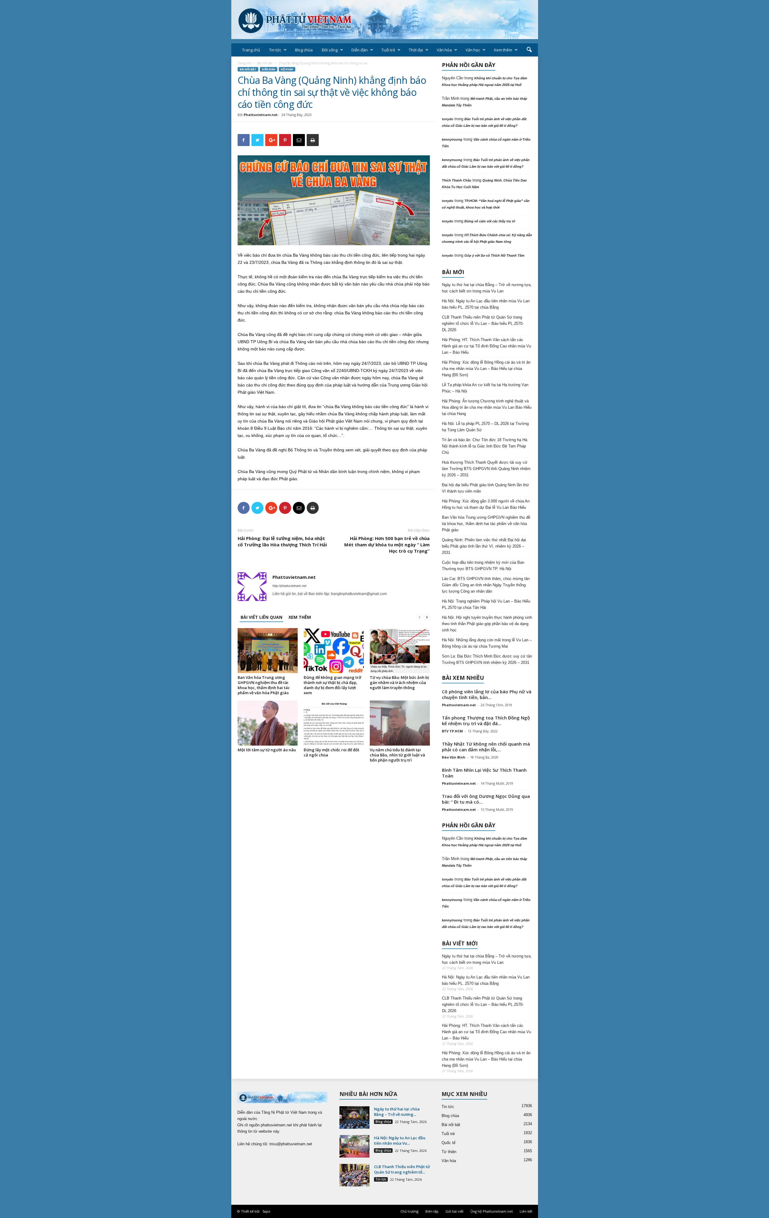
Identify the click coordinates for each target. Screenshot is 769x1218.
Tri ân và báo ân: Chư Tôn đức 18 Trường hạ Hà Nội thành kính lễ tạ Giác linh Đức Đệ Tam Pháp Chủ (484, 446)
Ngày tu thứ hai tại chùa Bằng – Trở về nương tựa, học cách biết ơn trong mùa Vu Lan (487, 287)
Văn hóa (444, 50)
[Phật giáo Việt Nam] (384, 19)
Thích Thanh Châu (456, 180)
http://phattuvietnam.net (289, 586)
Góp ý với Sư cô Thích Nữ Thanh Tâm (494, 255)
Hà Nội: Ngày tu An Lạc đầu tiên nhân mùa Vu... (399, 1140)
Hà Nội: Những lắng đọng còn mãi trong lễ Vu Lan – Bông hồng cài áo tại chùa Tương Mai (487, 643)
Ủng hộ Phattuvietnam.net (491, 1211)
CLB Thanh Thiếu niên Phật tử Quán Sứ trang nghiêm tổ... (402, 1169)
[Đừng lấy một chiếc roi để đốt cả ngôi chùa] (334, 723)
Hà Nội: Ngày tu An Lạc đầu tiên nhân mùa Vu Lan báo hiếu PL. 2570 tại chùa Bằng (486, 304)
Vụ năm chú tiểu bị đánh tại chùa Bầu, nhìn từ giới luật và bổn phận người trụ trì (397, 755)
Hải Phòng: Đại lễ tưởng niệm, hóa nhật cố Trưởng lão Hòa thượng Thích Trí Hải (282, 541)
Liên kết (526, 1211)
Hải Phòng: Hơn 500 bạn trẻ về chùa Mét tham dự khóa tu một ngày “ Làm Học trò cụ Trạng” (387, 544)
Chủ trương (409, 1211)
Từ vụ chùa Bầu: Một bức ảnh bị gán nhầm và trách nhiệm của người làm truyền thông (399, 682)
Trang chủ (251, 50)
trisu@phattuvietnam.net (290, 1144)
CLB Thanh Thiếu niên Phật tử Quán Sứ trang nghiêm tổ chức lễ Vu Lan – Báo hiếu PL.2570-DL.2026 (483, 323)
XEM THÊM (299, 617)
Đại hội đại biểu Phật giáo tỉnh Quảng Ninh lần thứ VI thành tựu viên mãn (485, 488)
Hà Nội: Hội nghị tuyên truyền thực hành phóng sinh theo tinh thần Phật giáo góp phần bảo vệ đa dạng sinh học (487, 623)
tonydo (447, 119)
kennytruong (452, 139)
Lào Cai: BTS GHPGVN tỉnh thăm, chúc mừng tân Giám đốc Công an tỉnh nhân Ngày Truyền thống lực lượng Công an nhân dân (486, 585)
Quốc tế (448, 1142)
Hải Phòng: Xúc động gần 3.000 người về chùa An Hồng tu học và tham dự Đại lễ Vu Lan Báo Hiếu (486, 504)
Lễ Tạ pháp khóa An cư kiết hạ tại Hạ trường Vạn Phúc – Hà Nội (485, 388)
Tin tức (275, 50)
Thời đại (416, 50)
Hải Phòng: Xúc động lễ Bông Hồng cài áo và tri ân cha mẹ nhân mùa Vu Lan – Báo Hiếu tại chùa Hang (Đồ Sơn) (486, 368)
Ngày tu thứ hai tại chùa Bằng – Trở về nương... (397, 1111)
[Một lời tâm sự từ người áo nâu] (268, 723)
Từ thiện (449, 1151)
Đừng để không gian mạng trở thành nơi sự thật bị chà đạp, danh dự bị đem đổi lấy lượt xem (332, 685)
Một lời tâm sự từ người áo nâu (267, 749)
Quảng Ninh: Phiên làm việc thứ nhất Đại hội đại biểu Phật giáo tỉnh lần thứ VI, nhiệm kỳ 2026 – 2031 (484, 546)
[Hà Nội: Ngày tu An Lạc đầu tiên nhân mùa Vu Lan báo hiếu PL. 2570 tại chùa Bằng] (354, 1146)
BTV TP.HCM (452, 731)
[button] (529, 49)
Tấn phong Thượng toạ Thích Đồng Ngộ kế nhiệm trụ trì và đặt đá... (486, 720)
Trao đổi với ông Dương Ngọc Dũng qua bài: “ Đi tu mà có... (486, 799)
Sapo (266, 1211)
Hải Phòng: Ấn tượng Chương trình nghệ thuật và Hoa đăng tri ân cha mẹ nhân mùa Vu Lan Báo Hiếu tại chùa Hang (486, 407)
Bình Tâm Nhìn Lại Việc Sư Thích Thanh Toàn (484, 773)
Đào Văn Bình (453, 757)
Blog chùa (304, 50)
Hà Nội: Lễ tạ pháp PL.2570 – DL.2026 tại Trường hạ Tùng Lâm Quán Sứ (485, 426)
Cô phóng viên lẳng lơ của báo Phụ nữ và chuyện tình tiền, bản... (486, 694)
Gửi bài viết (454, 1211)
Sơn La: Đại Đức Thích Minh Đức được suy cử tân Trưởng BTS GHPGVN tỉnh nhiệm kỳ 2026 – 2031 (487, 659)
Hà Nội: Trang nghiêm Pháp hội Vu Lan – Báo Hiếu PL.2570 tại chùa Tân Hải (486, 604)
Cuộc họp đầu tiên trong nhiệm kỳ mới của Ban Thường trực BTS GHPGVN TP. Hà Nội (483, 565)
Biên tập (432, 1211)
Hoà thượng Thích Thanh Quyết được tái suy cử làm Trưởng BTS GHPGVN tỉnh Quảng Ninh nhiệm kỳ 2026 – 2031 (486, 468)
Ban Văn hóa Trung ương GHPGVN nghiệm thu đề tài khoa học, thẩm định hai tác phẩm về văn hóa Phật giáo (264, 685)
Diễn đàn (359, 50)
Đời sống (330, 50)
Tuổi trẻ (388, 50)
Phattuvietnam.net (261, 114)
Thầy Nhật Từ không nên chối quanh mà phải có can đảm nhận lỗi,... (486, 746)
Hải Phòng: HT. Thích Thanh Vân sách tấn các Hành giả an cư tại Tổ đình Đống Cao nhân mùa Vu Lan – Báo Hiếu (486, 346)
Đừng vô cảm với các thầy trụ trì (489, 221)
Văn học (473, 50)
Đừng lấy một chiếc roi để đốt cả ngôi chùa (331, 752)
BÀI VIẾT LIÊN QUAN (261, 617)
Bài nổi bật (265, 63)
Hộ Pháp (287, 69)
